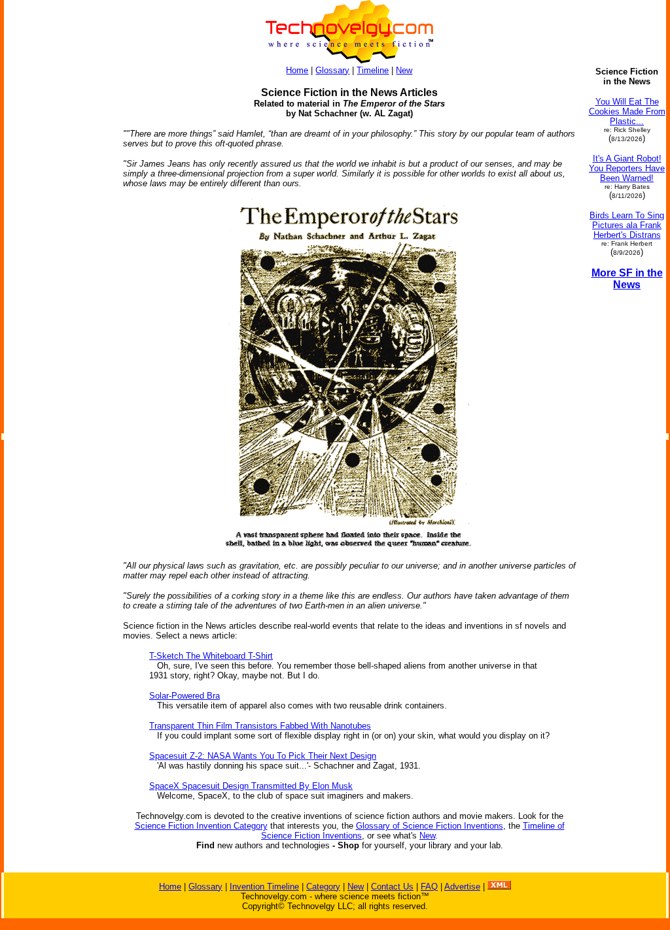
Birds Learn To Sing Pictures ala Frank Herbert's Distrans (627, 225)
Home (297, 70)
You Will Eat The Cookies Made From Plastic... (627, 111)
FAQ (429, 886)
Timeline (373, 70)
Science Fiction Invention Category (201, 826)
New (404, 70)
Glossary (332, 70)
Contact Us (392, 886)
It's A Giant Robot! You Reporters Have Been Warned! (627, 168)
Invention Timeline (264, 886)
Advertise (462, 886)
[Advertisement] (57, 263)
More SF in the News (627, 278)
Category (323, 886)
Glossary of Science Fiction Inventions (429, 826)
